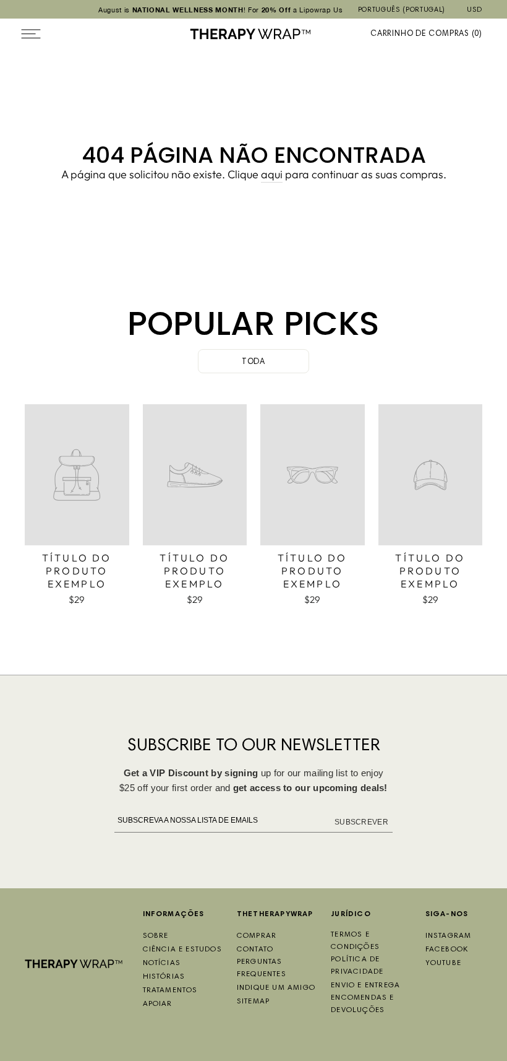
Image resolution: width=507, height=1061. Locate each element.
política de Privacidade (357, 966)
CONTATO (255, 949)
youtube (443, 963)
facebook (447, 949)
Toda (253, 362)
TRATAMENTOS (170, 990)
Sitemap (253, 1001)
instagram (448, 936)
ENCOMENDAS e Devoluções (362, 1004)
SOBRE (156, 936)
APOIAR (158, 1004)
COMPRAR (256, 936)
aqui (272, 174)
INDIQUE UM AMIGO (276, 988)
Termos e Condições (355, 941)
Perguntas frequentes (261, 968)
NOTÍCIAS (162, 963)
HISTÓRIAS (164, 977)
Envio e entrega (365, 985)
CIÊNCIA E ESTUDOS (182, 949)
